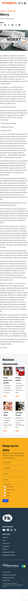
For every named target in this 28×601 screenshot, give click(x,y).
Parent (8, 492)
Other (8, 495)
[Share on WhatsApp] (16, 25)
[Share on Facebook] (12, 25)
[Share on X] (8, 25)
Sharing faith (11, 11)
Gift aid (4, 549)
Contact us (6, 543)
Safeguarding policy (8, 555)
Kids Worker (9, 486)
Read (5, 396)
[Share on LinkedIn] (5, 25)
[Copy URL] (1, 25)
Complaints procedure (9, 575)
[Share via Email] (19, 25)
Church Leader (10, 489)
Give (3, 540)
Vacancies (5, 546)
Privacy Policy (6, 572)
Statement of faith (8, 552)
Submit (5, 500)
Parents (2, 11)
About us (5, 537)
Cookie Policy (6, 580)
